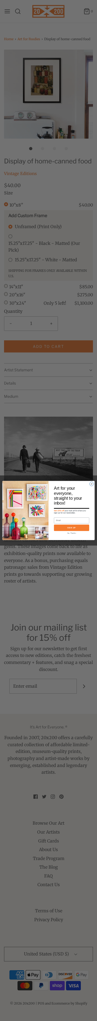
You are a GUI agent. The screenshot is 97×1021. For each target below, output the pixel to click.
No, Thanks (71, 533)
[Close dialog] (91, 484)
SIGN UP (71, 528)
